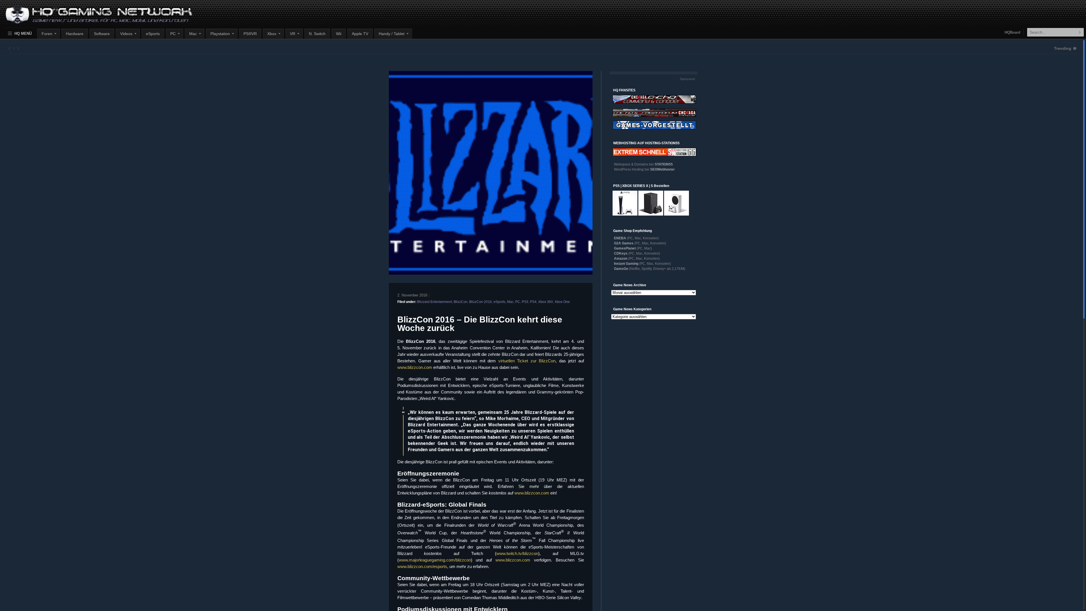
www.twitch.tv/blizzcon (517, 553)
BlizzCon (460, 302)
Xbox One (562, 302)
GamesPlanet (625, 248)
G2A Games (624, 243)
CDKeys (621, 253)
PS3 (525, 302)
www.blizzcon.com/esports (422, 566)
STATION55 (664, 164)
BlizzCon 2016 (480, 302)
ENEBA (620, 238)
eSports (153, 33)
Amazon (620, 259)
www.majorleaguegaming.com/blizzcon (435, 560)
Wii (338, 33)
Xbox (271, 33)
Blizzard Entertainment (434, 302)
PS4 (533, 302)
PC (173, 33)
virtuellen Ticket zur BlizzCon (527, 360)
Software (102, 33)
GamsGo (621, 269)
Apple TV (360, 33)
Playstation (220, 33)
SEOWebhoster (662, 169)
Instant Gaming (626, 264)
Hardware (74, 33)
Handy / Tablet (391, 33)
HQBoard (1012, 32)
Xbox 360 (545, 302)
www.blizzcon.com (414, 367)
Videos (126, 33)
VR (292, 33)
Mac (193, 33)
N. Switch (317, 33)
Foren (47, 33)
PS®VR (250, 33)
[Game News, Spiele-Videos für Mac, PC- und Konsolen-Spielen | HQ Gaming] (94, 17)
